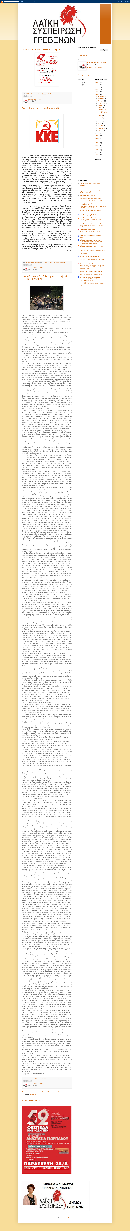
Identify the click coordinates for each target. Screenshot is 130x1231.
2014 (98, 145)
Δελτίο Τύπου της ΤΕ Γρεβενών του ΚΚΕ (42, 108)
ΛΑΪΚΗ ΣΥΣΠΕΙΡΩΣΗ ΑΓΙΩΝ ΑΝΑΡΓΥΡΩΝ (92, 246)
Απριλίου (100, 125)
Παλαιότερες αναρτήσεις (64, 1092)
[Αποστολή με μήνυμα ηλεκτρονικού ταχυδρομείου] (24, 96)
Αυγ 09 (101, 115)
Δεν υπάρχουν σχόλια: (59, 93)
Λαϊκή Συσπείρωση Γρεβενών (97, 62)
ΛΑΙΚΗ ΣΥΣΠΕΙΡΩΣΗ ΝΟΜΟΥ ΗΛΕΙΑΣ (90, 210)
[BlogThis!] (25, 96)
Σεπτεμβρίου (101, 103)
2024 (98, 87)
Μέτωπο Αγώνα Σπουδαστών (88, 264)
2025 (98, 84)
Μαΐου (100, 123)
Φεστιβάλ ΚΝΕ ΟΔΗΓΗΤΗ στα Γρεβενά (41, 49)
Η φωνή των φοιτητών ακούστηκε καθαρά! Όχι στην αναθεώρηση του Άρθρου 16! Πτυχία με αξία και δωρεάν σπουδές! (92, 267)
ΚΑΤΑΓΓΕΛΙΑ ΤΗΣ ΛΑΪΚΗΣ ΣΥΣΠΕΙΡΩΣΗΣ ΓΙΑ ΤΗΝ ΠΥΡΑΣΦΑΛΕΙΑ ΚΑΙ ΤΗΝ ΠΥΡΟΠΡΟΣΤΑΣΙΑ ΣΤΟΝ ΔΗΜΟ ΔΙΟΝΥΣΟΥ (92, 252)
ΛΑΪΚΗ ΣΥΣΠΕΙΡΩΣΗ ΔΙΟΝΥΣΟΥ (89, 249)
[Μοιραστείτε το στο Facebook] (29, 96)
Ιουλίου (100, 121)
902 (81, 188)
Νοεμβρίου (101, 98)
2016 (98, 140)
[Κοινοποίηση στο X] (27, 96)
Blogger (70, 1218)
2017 (98, 138)
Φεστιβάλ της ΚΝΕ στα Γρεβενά (32, 1100)
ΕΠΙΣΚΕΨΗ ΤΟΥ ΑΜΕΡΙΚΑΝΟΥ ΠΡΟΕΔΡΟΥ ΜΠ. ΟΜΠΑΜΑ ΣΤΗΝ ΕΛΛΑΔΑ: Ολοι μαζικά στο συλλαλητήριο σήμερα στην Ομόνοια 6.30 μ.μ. (92, 198)
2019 (98, 136)
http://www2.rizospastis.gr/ (87, 195)
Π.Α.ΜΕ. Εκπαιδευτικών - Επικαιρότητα (91, 271)
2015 (98, 143)
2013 (98, 147)
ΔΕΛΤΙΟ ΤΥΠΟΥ (84, 212)
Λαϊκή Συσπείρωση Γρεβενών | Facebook (91, 215)
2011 (98, 152)
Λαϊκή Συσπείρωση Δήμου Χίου (89, 218)
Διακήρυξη (82, 237)
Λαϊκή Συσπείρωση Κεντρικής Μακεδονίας (92, 224)
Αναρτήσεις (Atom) (34, 1094)
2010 (98, 154)
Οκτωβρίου (101, 101)
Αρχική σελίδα (46, 1092)
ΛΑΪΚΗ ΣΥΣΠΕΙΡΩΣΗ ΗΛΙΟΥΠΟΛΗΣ (90, 240)
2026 (98, 82)
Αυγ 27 (101, 107)
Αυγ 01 (101, 118)
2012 (98, 150)
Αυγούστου (101, 105)
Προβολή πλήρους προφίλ (94, 67)
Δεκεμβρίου (101, 96)
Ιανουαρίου (101, 130)
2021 (98, 94)
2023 (98, 89)
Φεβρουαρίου (102, 128)
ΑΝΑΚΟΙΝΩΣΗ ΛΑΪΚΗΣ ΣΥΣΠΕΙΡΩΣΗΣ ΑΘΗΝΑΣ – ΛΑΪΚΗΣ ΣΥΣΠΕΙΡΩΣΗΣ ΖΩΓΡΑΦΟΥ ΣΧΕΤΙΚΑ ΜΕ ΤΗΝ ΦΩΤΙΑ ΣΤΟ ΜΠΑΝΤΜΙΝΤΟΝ (92, 259)
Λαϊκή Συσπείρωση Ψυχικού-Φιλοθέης (90, 235)
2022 (98, 91)
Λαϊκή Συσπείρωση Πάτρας (87, 229)
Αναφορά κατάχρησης (85, 75)
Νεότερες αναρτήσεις (28, 1092)
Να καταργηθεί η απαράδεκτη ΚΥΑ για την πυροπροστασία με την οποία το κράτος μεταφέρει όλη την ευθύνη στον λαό (92, 283)
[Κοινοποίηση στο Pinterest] (31, 96)
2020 (98, 133)
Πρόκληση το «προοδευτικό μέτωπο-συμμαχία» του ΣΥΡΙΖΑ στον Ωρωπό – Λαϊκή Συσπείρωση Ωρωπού (92, 278)
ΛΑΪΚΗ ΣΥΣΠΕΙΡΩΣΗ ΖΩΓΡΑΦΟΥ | (89, 256)
